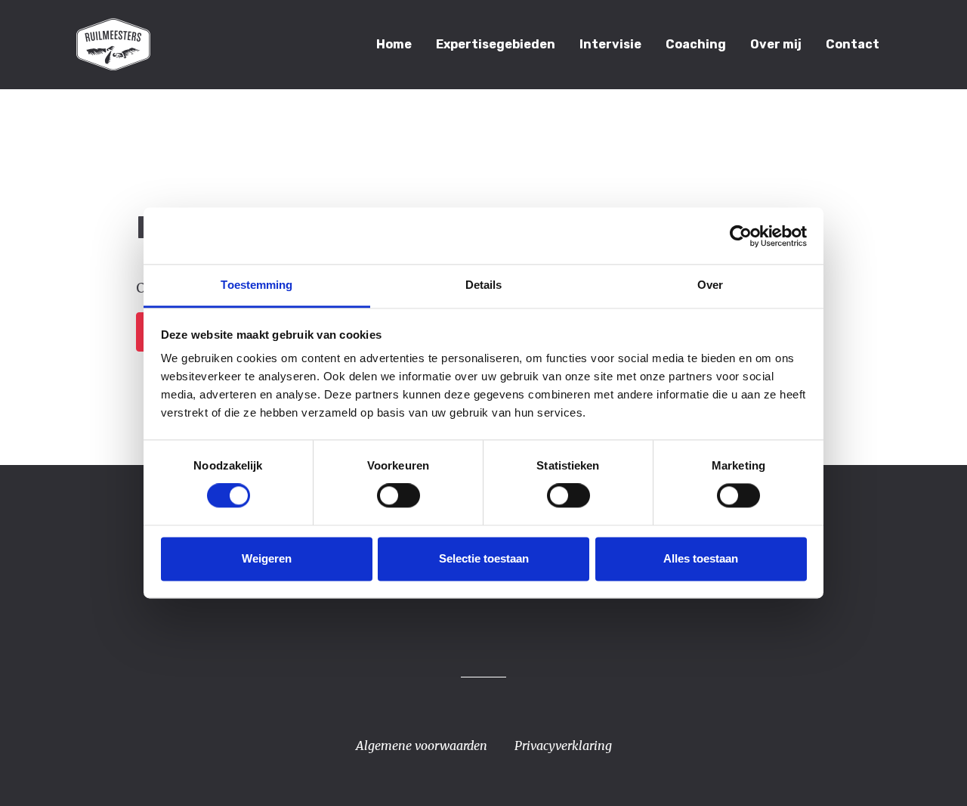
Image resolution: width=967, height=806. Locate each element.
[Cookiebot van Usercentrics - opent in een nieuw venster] (741, 236)
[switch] (398, 496)
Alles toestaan (700, 558)
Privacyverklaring (563, 745)
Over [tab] (710, 284)
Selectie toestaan (484, 558)
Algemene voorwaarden (421, 745)
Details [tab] (483, 284)
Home (394, 44)
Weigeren (267, 558)
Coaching (696, 44)
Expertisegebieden (495, 44)
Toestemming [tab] (256, 284)
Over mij (776, 44)
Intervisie (610, 44)
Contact (852, 44)
